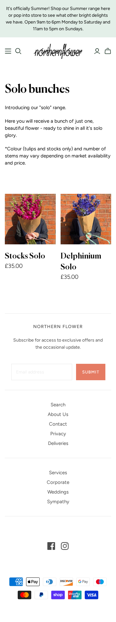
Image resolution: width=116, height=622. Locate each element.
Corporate (58, 482)
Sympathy (58, 501)
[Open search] (18, 51)
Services (58, 473)
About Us (58, 414)
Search (58, 405)
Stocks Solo (25, 256)
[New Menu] (8, 51)
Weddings (58, 492)
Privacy (58, 434)
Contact (58, 424)
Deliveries (58, 443)
